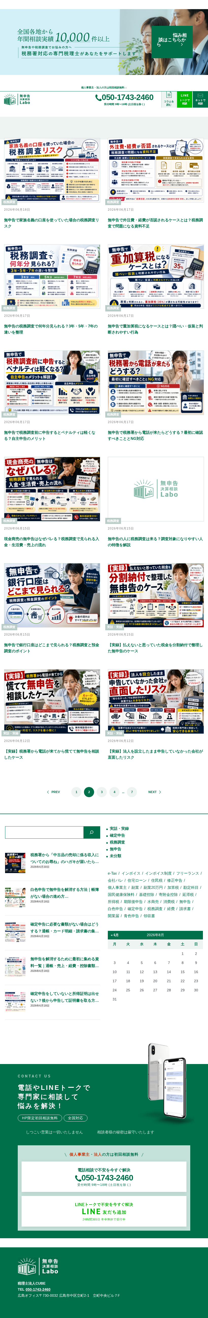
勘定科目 (191, 887)
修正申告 (174, 880)
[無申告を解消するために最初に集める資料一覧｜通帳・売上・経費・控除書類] (15, 967)
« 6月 (115, 935)
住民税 (157, 880)
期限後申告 (133, 901)
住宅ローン (137, 880)
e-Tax (112, 873)
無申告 (115, 849)
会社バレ (115, 880)
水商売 (153, 901)
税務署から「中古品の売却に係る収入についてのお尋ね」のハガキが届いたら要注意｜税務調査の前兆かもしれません (64, 859)
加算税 (173, 887)
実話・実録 (119, 828)
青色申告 (131, 916)
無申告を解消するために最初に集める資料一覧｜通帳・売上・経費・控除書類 (64, 962)
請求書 (185, 909)
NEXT (152, 792)
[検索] (91, 832)
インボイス (131, 873)
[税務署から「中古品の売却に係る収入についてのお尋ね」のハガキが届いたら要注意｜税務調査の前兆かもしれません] (15, 863)
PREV (55, 792)
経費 (171, 909)
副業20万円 (153, 887)
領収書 (149, 916)
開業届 (113, 916)
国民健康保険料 (121, 894)
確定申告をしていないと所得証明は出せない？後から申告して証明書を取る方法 (64, 996)
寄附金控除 (168, 894)
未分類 (115, 856)
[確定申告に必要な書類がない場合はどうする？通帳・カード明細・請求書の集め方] (15, 932)
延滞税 (188, 894)
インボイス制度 (158, 873)
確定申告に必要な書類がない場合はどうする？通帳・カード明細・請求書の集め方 (64, 928)
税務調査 (117, 842)
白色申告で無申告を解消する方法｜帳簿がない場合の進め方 (64, 892)
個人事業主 (117, 887)
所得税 (113, 901)
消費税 (169, 901)
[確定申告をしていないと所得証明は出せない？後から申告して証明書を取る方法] (15, 1002)
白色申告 (115, 909)
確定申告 (117, 835)
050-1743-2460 (38, 1289)
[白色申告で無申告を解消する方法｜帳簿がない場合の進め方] (15, 898)
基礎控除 (146, 894)
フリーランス (187, 873)
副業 (135, 887)
